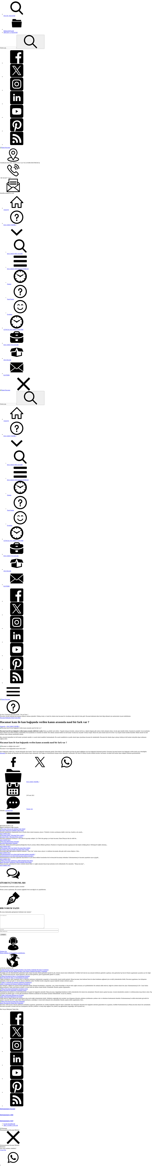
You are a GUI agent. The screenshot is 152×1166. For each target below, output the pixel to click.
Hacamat (2, 753)
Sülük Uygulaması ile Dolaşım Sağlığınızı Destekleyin (15, 984)
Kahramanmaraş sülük (6, 1115)
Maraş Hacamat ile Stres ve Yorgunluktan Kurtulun (14, 977)
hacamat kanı (9, 810)
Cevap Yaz (3, 1150)
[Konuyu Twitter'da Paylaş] (40, 768)
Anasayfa (2, 726)
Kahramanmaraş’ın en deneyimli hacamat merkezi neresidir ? (17, 856)
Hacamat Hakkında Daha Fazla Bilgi (10, 718)
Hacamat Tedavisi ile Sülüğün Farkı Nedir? (12, 830)
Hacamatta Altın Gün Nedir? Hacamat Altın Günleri (14, 849)
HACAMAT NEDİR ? (13, 726)
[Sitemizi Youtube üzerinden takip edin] (17, 117)
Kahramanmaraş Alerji (6, 1121)
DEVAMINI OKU (5, 833)
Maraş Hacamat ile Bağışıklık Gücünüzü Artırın (13, 990)
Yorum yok (29, 809)
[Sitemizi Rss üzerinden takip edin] (17, 144)
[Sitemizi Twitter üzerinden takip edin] (17, 76)
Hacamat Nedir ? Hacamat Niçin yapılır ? (11, 837)
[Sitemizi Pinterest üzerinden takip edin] (17, 131)
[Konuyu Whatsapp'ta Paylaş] (66, 768)
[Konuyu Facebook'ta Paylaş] (13, 768)
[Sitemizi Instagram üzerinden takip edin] (17, 90)
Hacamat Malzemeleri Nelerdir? (9, 843)
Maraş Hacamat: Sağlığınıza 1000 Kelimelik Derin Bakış (16, 862)
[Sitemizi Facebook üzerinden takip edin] (17, 63)
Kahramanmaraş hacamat (7, 1109)
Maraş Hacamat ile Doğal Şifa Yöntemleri (11, 1003)
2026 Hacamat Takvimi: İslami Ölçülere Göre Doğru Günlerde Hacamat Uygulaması (23, 971)
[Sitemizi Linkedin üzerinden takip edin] (17, 104)
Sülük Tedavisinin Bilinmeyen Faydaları (11, 996)
